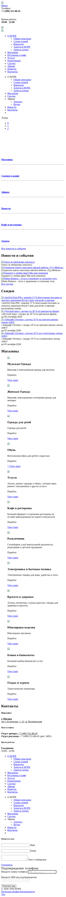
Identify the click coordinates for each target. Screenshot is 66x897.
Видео (17, 104)
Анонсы (18, 101)
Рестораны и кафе (16, 55)
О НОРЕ (11, 36)
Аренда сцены (21, 49)
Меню (4, 5)
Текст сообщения (37, 859)
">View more (14, 466)
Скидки (11, 63)
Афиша (11, 66)
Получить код (8, 886)
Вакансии (19, 44)
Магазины (12, 52)
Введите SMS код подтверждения (19, 877)
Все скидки (7, 284)
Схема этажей (21, 41)
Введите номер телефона (14, 871)
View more (12, 380)
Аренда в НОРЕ (22, 47)
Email (33, 850)
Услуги (11, 58)
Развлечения (13, 60)
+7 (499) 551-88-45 (27, 733)
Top (3, 894)
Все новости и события (13, 248)
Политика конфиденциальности (18, 891)
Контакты (12, 71)
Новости (11, 69)
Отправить (7, 865)
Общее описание (22, 38)
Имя (32, 845)
